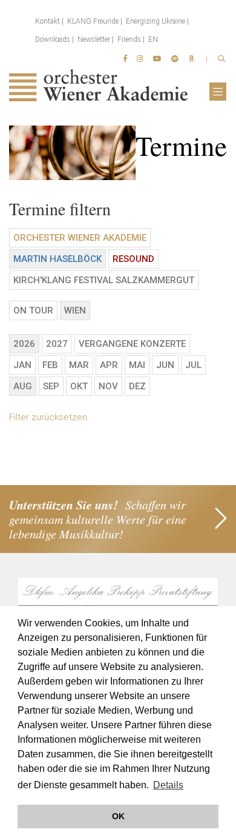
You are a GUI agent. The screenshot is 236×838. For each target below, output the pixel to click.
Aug (22, 386)
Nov (108, 386)
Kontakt (47, 21)
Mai (137, 365)
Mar (79, 365)
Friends (129, 39)
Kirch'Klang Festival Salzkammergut (103, 280)
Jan (22, 365)
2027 (57, 343)
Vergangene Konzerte (132, 343)
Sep (51, 386)
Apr (109, 365)
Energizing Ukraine (155, 21)
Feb (50, 365)
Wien (75, 310)
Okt (79, 386)
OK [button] (118, 816)
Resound (133, 258)
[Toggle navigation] (218, 91)
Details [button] (168, 785)
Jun (165, 365)
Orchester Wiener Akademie (79, 237)
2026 (24, 343)
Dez (137, 386)
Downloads (52, 39)
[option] (118, 153)
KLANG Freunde (93, 21)
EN (153, 39)
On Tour (33, 310)
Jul (193, 365)
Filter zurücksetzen (48, 417)
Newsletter (93, 39)
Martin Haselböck (57, 258)
